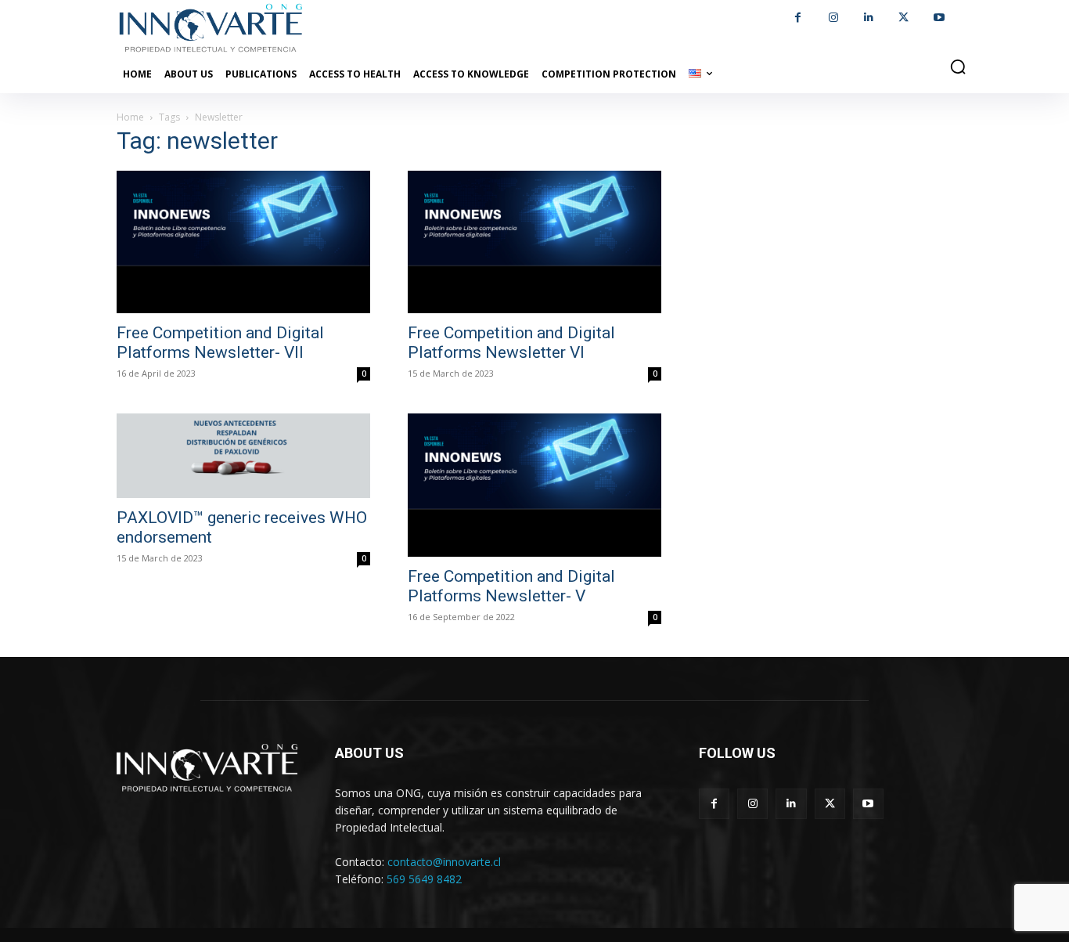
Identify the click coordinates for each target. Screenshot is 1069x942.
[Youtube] (938, 17)
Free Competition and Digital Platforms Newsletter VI (511, 342)
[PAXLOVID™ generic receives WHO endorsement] (243, 455)
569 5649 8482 (424, 879)
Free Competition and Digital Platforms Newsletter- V (511, 586)
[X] (903, 17)
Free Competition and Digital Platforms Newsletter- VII (220, 342)
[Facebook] (798, 17)
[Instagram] (833, 17)
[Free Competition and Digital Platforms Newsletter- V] (534, 484)
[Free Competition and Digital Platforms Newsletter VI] (534, 242)
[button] (957, 66)
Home (130, 117)
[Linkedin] (868, 17)
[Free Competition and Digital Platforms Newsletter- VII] (243, 242)
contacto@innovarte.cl (444, 861)
